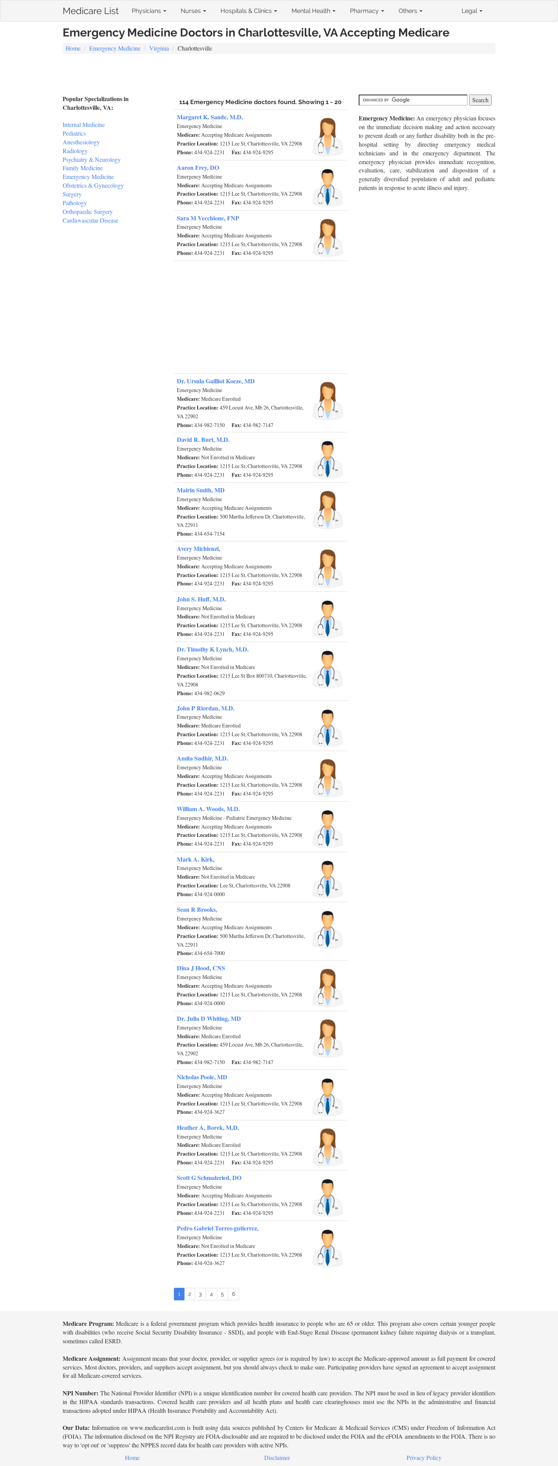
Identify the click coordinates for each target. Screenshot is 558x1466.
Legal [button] (470, 10)
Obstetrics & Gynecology (93, 185)
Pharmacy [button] (365, 10)
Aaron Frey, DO (198, 167)
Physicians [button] (147, 10)
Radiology (75, 151)
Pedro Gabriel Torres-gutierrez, (218, 1228)
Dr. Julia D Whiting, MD (209, 1018)
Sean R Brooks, (197, 909)
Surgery (72, 194)
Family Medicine (83, 168)
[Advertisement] (279, 75)
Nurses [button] (191, 10)
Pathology (75, 203)
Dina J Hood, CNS (201, 967)
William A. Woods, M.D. (208, 808)
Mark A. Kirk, (195, 859)
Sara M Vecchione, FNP (208, 217)
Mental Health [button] (312, 10)
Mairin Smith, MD (201, 490)
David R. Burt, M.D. (203, 439)
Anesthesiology (81, 142)
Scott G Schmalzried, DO (209, 1177)
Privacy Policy (424, 1457)
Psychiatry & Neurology (92, 159)
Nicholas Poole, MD (202, 1076)
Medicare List (91, 9)
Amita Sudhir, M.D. (202, 758)
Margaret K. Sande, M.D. (210, 116)
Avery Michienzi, (198, 548)
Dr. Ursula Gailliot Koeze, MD (216, 380)
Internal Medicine (84, 124)
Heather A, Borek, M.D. (208, 1127)
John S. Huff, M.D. (201, 599)
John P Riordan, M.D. (206, 708)
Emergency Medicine (114, 48)
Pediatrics (74, 133)
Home (73, 48)
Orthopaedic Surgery (88, 211)
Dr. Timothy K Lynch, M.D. (213, 649)
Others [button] (409, 10)
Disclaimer (277, 1457)
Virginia (159, 48)
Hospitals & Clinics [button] (247, 10)
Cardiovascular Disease (90, 220)
